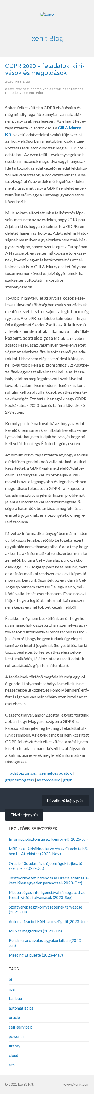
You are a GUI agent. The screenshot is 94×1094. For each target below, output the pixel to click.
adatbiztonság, (18, 89)
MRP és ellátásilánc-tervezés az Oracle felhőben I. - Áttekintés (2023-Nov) (48, 851)
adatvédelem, (24, 93)
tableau (15, 998)
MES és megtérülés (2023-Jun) (35, 931)
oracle (14, 1017)
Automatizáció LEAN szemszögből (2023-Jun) (48, 921)
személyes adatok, (47, 89)
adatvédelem (48, 779)
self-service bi (21, 1027)
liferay (14, 1046)
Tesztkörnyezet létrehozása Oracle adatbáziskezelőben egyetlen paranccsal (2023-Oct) (49, 880)
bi (10, 979)
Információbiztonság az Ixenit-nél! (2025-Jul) (48, 839)
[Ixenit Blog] (47, 20)
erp (12, 1065)
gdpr (40, 93)
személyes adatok (55, 773)
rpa (12, 989)
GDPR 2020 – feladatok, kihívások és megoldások (45, 69)
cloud (13, 1055)
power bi (16, 1036)
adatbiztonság (23, 773)
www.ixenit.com (76, 1084)
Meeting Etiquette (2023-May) (36, 955)
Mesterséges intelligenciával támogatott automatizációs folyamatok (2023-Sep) (48, 895)
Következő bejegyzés (65, 800)
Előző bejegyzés (24, 814)
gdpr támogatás (19, 779)
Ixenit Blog (47, 38)
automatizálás (21, 1008)
